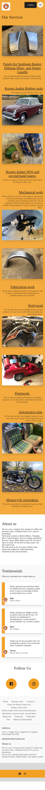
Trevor (13, 651)
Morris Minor (15, 601)
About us (9, 524)
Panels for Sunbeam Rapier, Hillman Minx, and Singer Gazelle (22, 68)
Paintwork (22, 393)
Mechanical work (31, 192)
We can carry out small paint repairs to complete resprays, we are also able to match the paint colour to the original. (22, 399)
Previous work (17, 702)
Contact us (30, 702)
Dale (12, 598)
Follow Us (22, 668)
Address (6, 728)
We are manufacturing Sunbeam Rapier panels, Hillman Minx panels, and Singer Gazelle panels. (22, 77)
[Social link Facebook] (11, 683)
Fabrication (30, 716)
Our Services (13, 17)
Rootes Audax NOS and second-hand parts (19, 710)
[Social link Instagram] (33, 683)
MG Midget (14, 629)
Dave (12, 627)
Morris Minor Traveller (19, 653)
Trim (8, 719)
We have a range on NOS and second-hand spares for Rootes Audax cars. (22, 181)
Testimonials (12, 571)
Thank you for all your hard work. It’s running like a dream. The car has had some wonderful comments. (25, 643)
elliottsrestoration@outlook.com (13, 739)
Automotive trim (31, 412)
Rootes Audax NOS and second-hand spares (22, 174)
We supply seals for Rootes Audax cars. (27, 92)
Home (5, 702)
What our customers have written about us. (19, 576)
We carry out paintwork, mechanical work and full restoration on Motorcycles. (22, 505)
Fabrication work (22, 287)
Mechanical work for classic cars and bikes (19, 713)
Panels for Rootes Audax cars (19, 704)
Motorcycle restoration (22, 500)
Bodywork (35, 305)
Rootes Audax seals (19, 707)
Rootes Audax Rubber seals (24, 88)
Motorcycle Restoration (22, 719)
